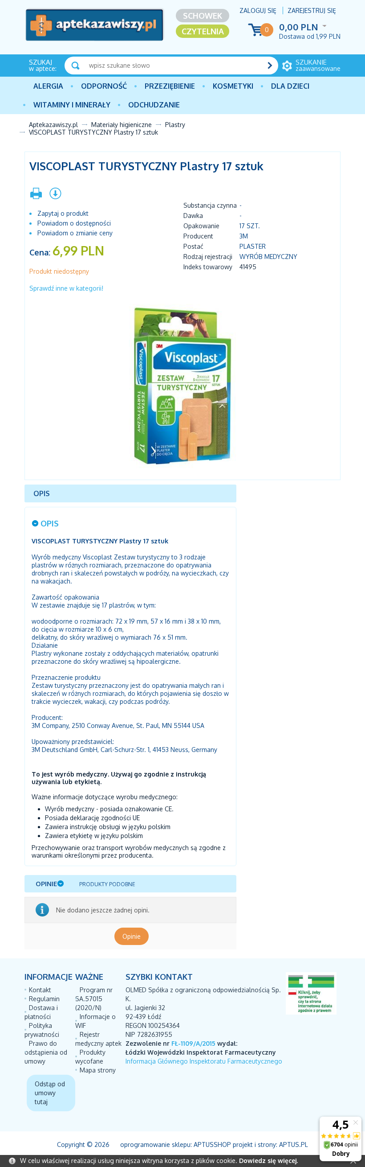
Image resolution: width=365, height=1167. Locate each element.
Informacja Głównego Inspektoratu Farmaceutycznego (204, 1061)
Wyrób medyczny (268, 256)
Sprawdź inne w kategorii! (66, 288)
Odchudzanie (154, 104)
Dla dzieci (290, 86)
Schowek (202, 16)
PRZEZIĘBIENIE (170, 86)
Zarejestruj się (312, 10)
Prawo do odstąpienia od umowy (45, 1052)
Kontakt (40, 990)
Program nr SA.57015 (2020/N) (94, 998)
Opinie (131, 936)
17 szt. (249, 226)
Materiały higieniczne (121, 124)
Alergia (48, 86)
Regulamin (44, 999)
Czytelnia (203, 31)
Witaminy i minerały (71, 104)
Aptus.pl (293, 1144)
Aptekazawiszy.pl (53, 124)
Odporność (104, 86)
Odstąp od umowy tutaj (50, 1092)
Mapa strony (98, 1070)
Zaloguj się (257, 10)
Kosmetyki (233, 86)
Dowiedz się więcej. (268, 1160)
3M (243, 236)
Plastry (175, 124)
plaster (252, 246)
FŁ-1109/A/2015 (193, 1043)
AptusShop (212, 1144)
